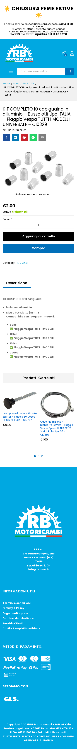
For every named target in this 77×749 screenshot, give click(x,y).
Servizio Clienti (13, 623)
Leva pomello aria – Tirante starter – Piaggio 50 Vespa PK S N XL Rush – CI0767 (20, 417)
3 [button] (42, 456)
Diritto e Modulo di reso (19, 618)
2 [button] (38, 456)
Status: (7, 212)
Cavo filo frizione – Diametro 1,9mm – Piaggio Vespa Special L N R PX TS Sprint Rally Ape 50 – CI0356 (56, 428)
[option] (19, 412)
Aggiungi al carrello (38, 236)
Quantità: (8, 219)
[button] (19, 408)
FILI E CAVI (22, 263)
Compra (38, 248)
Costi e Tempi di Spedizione (21, 628)
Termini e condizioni (16, 603)
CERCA (69, 71)
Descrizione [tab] (16, 283)
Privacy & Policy (13, 608)
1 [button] (35, 456)
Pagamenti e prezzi (16, 613)
